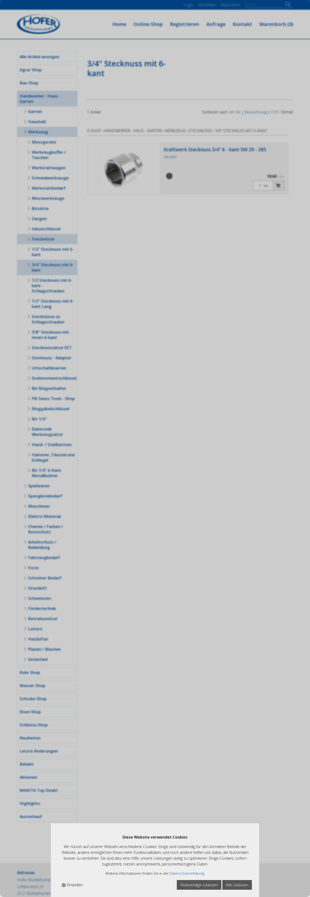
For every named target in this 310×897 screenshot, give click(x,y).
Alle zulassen (237, 885)
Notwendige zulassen (199, 885)
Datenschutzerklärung (187, 873)
